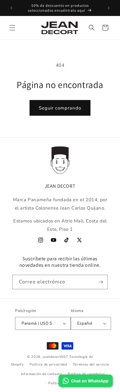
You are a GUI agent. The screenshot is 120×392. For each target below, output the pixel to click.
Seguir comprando (60, 108)
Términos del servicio (91, 364)
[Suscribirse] (100, 282)
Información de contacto (41, 374)
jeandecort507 (55, 356)
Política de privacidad (48, 364)
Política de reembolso (86, 374)
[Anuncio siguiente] (108, 8)
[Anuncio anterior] (11, 8)
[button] (12, 27)
